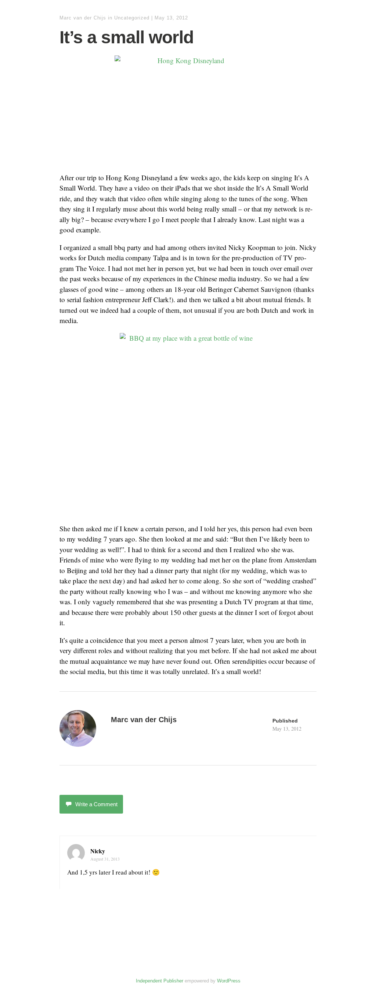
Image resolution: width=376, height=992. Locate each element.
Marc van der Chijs (82, 18)
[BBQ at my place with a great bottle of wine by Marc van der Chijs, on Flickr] (188, 425)
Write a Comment (96, 804)
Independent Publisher (159, 981)
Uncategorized (131, 18)
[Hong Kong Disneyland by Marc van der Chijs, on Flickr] (188, 110)
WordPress (229, 981)
